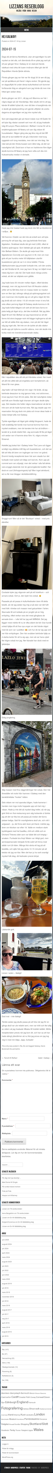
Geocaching (6, 1358)
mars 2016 (6, 1327)
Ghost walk (34, 1408)
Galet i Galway (45, 1058)
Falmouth (32, 1402)
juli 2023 (5, 1266)
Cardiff (15, 1397)
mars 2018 (6, 1305)
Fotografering (12, 1408)
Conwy (33, 1397)
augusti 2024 (7, 1244)
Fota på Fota (6, 1191)
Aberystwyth (15, 1393)
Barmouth (25, 1393)
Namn (5, 1118)
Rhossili (11, 1424)
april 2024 (6, 1253)
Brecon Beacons (40, 1393)
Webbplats (6, 1133)
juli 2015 (5, 1336)
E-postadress (8, 1126)
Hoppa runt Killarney (9, 1195)
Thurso (18, 1430)
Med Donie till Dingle (10, 1182)
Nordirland (20, 1419)
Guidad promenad (46, 1409)
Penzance (43, 1419)
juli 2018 (5, 1301)
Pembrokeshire (31, 1418)
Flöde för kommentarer (10, 1452)
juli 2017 (5, 1314)
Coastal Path (24, 1397)
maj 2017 (5, 1318)
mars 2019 (6, 1292)
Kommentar (7, 1080)
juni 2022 (5, 1275)
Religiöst (5, 1424)
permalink (16, 1049)
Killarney (17, 1415)
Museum (13, 1418)
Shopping (25, 1424)
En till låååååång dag (18, 1217)
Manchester (5, 1419)
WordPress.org (7, 1457)
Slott (45, 1423)
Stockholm (5, 1430)
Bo (24, 1046)
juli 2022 (5, 1270)
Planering (5, 1371)
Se (3, 1380)
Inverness (4, 1415)
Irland (43, 1046)
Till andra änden (16, 1209)
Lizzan (23, 41)
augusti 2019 (7, 1283)
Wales (38, 1429)
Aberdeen (5, 1393)
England (22, 1402)
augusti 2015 (7, 1332)
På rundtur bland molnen (11, 1186)
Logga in (5, 1444)
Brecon (32, 1393)
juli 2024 (5, 1248)
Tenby (12, 1430)
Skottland (35, 1424)
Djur (3, 1402)
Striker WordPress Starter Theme (17, 1468)
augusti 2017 (7, 1310)
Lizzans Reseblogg (26, 6)
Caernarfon (6, 1397)
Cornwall (40, 1397)
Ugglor (30, 1430)
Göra (4, 1362)
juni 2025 (5, 1239)
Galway (37, 1046)
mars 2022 (6, 1279)
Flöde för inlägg (8, 1448)
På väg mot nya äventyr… (11, 1178)
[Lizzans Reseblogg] (26, 21)
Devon (47, 1397)
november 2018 (8, 1296)
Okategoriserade (8, 1367)
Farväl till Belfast (9, 1058)
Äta (21, 1046)
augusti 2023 (7, 1261)
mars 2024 (6, 1257)
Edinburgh (10, 1402)
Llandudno (30, 1414)
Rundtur (17, 1424)
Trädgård (24, 1430)
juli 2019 (5, 1288)
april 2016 (6, 1323)
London (39, 1414)
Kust (23, 1414)
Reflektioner (6, 1375)
